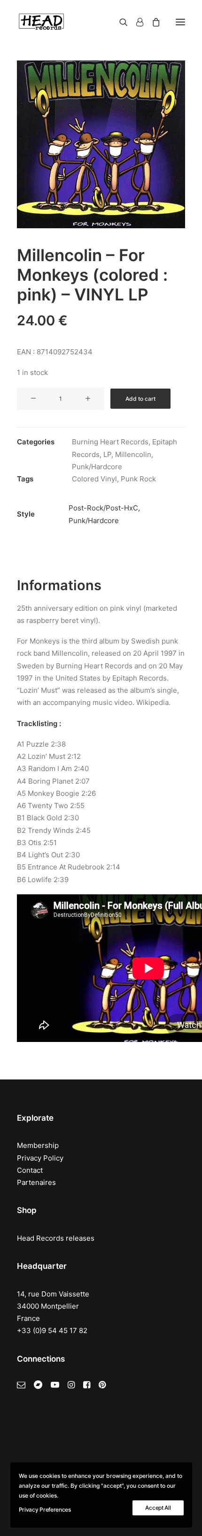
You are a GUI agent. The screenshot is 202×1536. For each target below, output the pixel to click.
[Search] (119, 22)
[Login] (135, 22)
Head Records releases (55, 1238)
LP (107, 454)
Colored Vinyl (94, 478)
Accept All (158, 1507)
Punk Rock (138, 478)
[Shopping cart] (151, 22)
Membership (38, 1145)
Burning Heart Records (110, 441)
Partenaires (36, 1182)
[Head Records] (41, 22)
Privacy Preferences (45, 1509)
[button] (180, 22)
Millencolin (133, 454)
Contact (30, 1170)
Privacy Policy (40, 1158)
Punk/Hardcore (97, 466)
